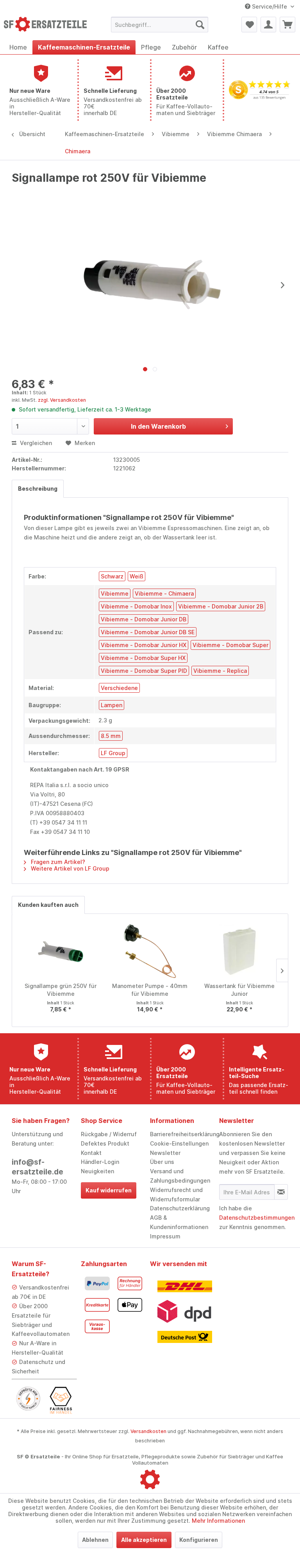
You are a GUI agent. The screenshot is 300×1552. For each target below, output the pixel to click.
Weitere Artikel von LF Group (69, 868)
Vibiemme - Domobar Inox (136, 606)
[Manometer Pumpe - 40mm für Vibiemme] (150, 951)
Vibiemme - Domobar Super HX (143, 658)
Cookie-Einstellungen (179, 1143)
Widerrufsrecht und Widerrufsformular (176, 1195)
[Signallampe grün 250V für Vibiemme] (61, 951)
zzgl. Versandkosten (62, 400)
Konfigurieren (198, 1539)
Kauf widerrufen (109, 1190)
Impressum (165, 1236)
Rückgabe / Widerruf (109, 1134)
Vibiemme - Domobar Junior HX (143, 645)
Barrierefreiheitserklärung (182, 1134)
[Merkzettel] (249, 24)
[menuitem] (160, 24)
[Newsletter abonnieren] (281, 1192)
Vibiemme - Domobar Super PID (144, 670)
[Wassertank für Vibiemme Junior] (239, 951)
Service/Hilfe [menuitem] (269, 6)
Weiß (136, 576)
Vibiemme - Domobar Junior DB (143, 619)
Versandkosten (148, 1431)
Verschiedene (119, 688)
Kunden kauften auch (48, 904)
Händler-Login (100, 1161)
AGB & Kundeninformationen (179, 1222)
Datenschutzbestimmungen (257, 1217)
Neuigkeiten (97, 1171)
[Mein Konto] (268, 24)
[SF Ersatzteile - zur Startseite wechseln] (45, 26)
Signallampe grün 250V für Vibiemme (60, 990)
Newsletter (165, 1152)
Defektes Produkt (105, 1143)
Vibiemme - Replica (220, 670)
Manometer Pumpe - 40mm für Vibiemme (150, 990)
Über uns (162, 1161)
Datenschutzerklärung (180, 1208)
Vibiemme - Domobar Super (230, 645)
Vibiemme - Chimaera (164, 593)
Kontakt (91, 1152)
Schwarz (112, 576)
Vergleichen (35, 443)
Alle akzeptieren (144, 1539)
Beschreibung (37, 488)
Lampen (111, 705)
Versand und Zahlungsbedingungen (180, 1176)
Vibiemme (115, 593)
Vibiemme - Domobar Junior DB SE (148, 632)
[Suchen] (200, 24)
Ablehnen (95, 1539)
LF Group (113, 753)
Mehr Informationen (218, 1520)
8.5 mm (111, 736)
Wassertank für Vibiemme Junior (239, 990)
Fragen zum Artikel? (57, 861)
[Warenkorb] (287, 24)
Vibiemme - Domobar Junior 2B (220, 606)
